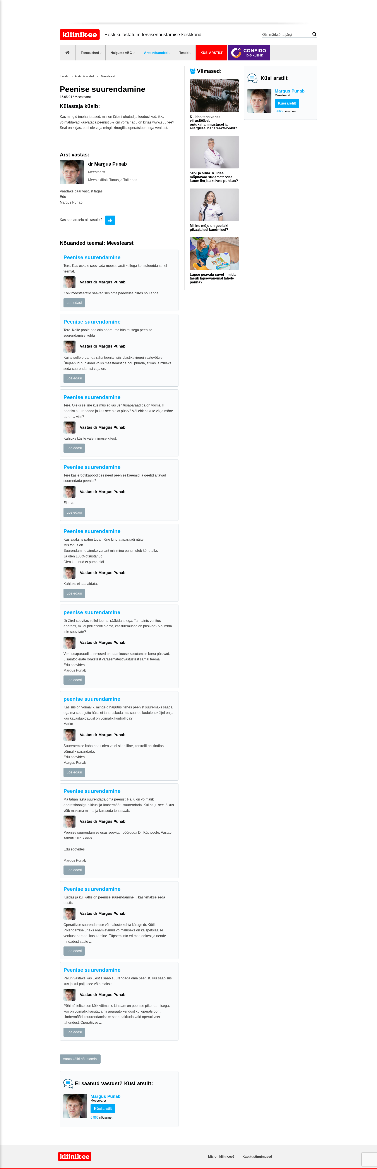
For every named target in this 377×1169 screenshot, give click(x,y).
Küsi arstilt (211, 53)
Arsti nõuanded (156, 53)
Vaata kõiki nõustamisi (80, 1059)
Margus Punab (290, 93)
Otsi (314, 34)
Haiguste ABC (121, 53)
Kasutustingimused (257, 1156)
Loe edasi (74, 303)
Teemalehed (90, 53)
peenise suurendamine (91, 612)
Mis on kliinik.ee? (221, 1156)
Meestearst (107, 76)
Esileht (64, 76)
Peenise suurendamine (91, 257)
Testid (183, 53)
